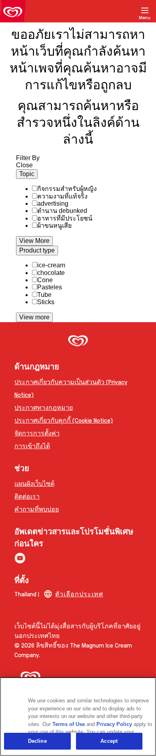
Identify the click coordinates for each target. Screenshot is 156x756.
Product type (37, 250)
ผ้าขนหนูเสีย (54, 225)
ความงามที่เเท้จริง (62, 196)
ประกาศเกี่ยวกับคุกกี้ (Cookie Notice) (63, 420)
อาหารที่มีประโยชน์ (64, 218)
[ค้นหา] (125, 11)
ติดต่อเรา (27, 496)
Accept (109, 741)
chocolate (51, 272)
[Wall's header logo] (13, 13)
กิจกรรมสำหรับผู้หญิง (67, 188)
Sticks (45, 302)
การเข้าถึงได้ (32, 445)
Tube (44, 294)
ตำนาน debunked (62, 210)
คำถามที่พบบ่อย (36, 509)
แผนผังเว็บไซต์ (34, 483)
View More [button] (34, 240)
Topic (26, 173)
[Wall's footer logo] (78, 341)
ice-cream (51, 265)
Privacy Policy (114, 724)
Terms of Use (68, 724)
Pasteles (49, 287)
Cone (45, 280)
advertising (52, 203)
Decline (37, 741)
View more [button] (34, 317)
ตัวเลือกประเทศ (79, 594)
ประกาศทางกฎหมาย (43, 407)
